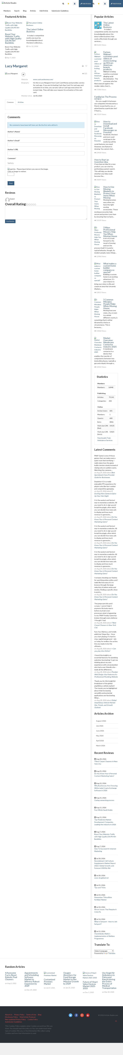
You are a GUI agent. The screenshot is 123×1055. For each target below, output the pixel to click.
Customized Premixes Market (49, 981)
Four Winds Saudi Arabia (103, 810)
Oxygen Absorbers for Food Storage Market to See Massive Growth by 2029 (71, 978)
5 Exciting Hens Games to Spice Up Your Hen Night (105, 493)
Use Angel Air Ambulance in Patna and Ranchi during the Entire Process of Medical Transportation (109, 980)
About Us (8, 1015)
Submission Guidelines (60, 11)
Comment (12, 158)
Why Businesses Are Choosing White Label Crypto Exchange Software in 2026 (105, 788)
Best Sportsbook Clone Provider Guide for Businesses (104, 475)
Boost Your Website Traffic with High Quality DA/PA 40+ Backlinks (13, 38)
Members (7, 11)
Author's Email (14, 141)
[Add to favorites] (86, 66)
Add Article (116, 4)
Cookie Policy (33, 1019)
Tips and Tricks (100, 888)
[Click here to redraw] (11, 169)
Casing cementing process (104, 800)
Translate (111, 953)
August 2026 (101, 721)
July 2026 (99, 726)
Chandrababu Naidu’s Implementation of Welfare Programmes (104, 936)
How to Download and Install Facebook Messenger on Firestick (110, 127)
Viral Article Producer (28, 1017)
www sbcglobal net (101, 878)
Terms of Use (31, 1015)
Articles (33, 11)
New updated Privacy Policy (15, 1019)
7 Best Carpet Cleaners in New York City (105, 625)
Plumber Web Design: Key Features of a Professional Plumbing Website (106, 674)
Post (11, 183)
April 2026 (100, 741)
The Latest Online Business (34, 30)
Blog (24, 11)
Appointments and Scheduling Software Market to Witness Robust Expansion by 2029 (32, 979)
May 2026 (99, 736)
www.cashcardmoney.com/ (43, 79)
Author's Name (14, 132)
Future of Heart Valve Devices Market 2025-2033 (90, 985)
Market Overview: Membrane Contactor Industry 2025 (110, 342)
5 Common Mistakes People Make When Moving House (110, 304)
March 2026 (100, 746)
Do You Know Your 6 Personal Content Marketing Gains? (105, 519)
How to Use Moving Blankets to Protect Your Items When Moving (109, 192)
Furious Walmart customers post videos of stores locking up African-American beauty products (110, 61)
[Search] (93, 3)
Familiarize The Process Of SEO (105, 97)
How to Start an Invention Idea (101, 160)
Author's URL (13, 149)
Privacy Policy (19, 1015)
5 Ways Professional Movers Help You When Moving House (110, 231)
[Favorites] (98, 3)
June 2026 (100, 731)
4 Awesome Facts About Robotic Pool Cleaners (11, 976)
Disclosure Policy (11, 1017)
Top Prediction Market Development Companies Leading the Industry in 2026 (105, 822)
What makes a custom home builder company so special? (109, 267)
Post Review (10, 221)
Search (16, 11)
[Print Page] (83, 66)
